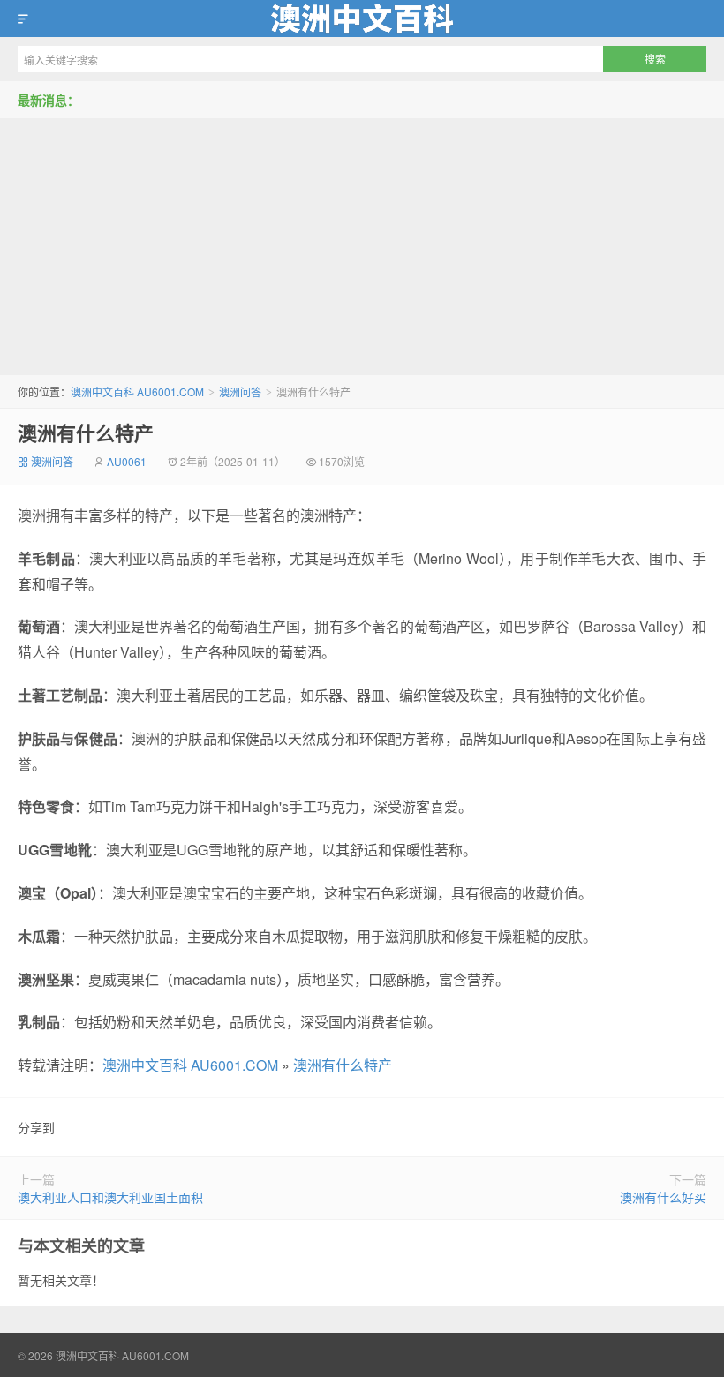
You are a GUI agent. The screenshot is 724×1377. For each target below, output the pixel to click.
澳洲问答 (240, 391)
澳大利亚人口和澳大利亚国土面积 (110, 1197)
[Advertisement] (362, 242)
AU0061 (127, 461)
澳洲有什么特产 (86, 432)
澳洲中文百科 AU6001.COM (362, 18)
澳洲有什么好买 (663, 1197)
